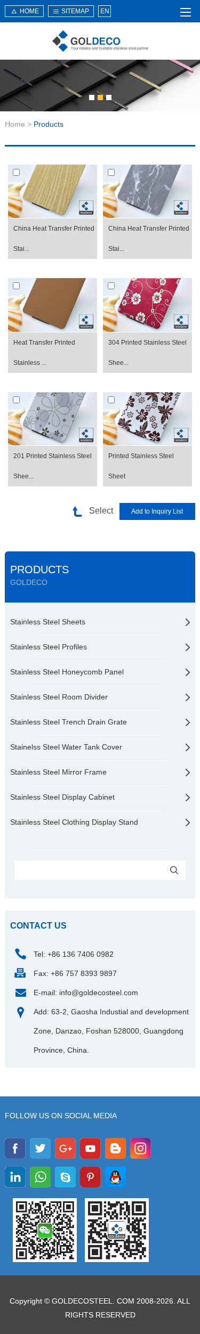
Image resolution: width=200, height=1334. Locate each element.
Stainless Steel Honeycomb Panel (67, 672)
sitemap (75, 11)
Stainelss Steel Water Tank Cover (66, 747)
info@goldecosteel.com (98, 992)
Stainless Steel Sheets (47, 621)
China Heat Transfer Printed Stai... (53, 239)
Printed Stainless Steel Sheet (141, 466)
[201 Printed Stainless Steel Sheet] (52, 419)
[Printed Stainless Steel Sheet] (147, 419)
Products (48, 124)
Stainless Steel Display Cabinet (62, 797)
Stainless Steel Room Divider (59, 697)
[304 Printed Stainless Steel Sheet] (147, 305)
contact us (38, 925)
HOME (29, 11)
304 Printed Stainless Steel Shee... (147, 353)
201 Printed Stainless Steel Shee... (52, 466)
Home (15, 124)
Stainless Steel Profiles (48, 646)
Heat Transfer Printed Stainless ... (44, 353)
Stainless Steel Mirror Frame (58, 772)
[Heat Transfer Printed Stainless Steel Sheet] (52, 305)
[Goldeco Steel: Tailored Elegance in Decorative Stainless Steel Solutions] (100, 41)
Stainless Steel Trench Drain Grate (68, 722)
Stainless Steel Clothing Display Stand (74, 822)
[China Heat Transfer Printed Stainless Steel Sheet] (52, 191)
